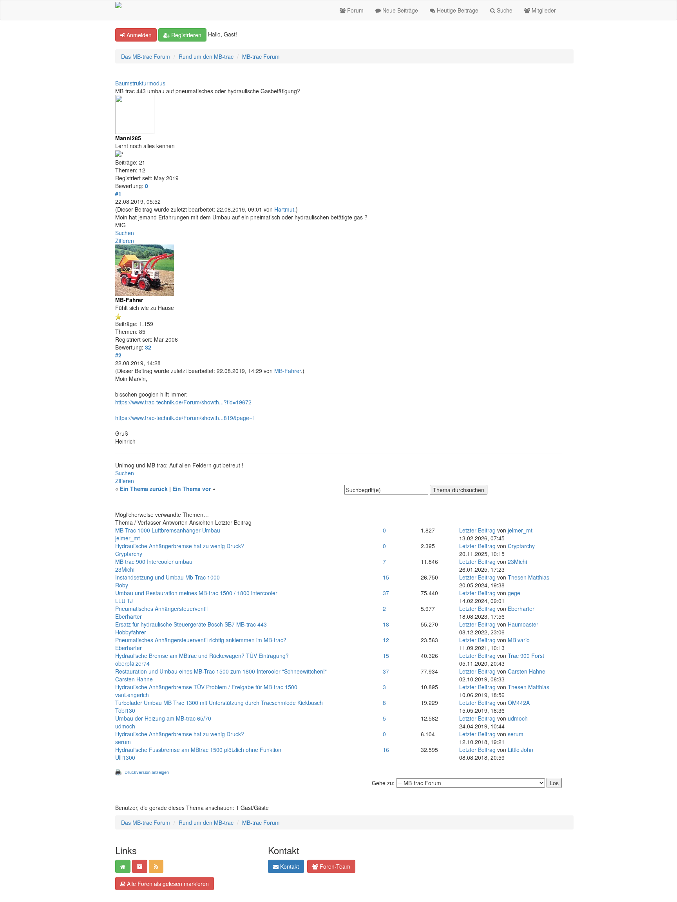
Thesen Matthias (528, 577)
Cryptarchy (128, 554)
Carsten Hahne (134, 679)
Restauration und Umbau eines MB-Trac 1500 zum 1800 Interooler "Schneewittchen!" (221, 671)
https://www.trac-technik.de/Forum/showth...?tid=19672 (183, 402)
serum (123, 742)
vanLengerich (132, 695)
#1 (118, 193)
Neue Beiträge (399, 10)
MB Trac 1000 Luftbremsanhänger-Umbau (167, 530)
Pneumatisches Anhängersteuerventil (161, 608)
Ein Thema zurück (144, 489)
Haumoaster (523, 624)
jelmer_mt (127, 538)
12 (386, 640)
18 (386, 624)
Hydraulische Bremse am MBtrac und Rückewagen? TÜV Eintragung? (202, 655)
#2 (118, 355)
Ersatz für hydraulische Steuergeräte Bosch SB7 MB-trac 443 (191, 624)
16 (386, 749)
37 (386, 593)
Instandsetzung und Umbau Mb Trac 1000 (167, 577)
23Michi (124, 569)
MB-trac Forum (261, 56)
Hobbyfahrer (130, 632)
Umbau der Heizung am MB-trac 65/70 (163, 718)
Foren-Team (334, 866)
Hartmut (284, 209)
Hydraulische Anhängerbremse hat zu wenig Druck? (179, 546)
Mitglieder (543, 10)
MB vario (519, 640)
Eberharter (128, 616)
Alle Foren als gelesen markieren (167, 884)
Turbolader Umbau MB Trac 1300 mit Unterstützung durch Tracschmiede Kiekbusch (219, 702)
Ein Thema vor (191, 489)
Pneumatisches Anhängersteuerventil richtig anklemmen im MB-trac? (200, 640)
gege (514, 593)
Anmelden (138, 35)
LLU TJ (124, 601)
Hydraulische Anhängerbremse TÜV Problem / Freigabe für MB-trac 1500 (206, 687)
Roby (121, 585)
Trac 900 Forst (526, 655)
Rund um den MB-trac (206, 56)
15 (386, 577)
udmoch (125, 726)
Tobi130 (125, 710)
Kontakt (289, 866)
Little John (520, 749)
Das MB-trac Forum (145, 56)
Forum (355, 10)
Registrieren (185, 35)
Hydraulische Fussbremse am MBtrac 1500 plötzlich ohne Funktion (198, 749)
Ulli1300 (125, 757)
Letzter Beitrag (477, 530)
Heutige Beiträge (456, 10)
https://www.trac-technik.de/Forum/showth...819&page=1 (185, 418)
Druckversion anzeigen (147, 772)
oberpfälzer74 (132, 663)
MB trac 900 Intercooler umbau (153, 561)
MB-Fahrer (287, 371)
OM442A (519, 702)
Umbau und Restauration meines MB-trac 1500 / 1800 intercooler (196, 593)
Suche (503, 10)
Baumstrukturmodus (140, 83)
